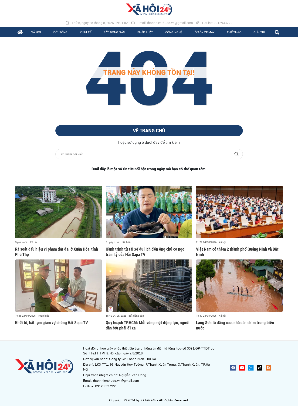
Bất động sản (136, 315)
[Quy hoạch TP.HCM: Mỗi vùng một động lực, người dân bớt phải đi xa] (149, 285)
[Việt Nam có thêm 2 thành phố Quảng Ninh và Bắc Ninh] (239, 212)
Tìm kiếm (236, 154)
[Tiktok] (259, 368)
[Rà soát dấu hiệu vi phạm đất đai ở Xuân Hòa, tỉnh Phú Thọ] (58, 212)
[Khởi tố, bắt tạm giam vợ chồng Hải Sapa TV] (58, 285)
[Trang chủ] (20, 32)
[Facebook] (233, 368)
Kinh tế (126, 242)
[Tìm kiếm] (277, 32)
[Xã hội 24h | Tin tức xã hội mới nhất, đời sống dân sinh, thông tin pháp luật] (149, 9)
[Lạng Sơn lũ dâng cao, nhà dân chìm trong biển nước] (239, 285)
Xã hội (33, 242)
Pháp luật (43, 315)
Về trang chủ (149, 130)
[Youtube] (242, 368)
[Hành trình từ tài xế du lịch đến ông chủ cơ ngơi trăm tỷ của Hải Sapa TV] (149, 212)
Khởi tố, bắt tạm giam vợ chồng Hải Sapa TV (51, 322)
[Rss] (268, 368)
